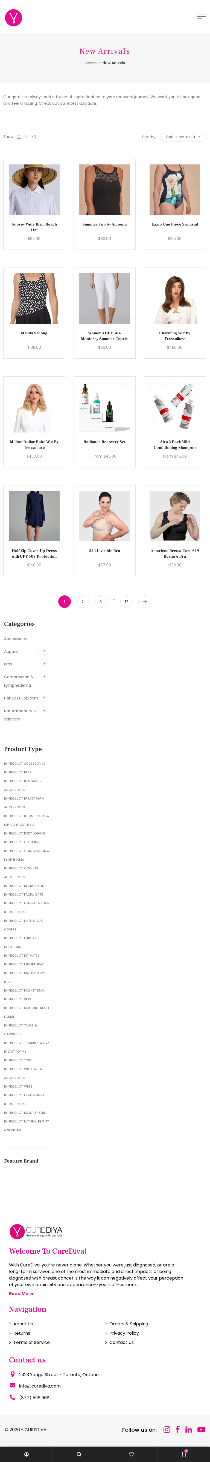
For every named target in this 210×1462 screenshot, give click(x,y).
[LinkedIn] (188, 1429)
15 (26, 136)
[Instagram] (167, 1429)
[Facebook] (178, 1429)
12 (19, 136)
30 (33, 136)
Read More (21, 1293)
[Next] (144, 601)
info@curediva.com (40, 1386)
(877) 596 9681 (35, 1398)
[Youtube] (201, 1429)
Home (91, 63)
